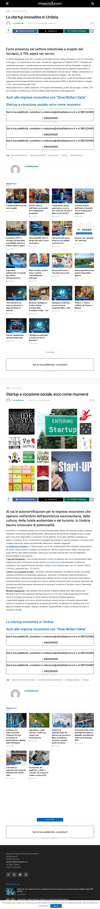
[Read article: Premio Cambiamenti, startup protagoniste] (16, 325)
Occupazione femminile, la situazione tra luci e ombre (16, 871)
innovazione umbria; (38, 155)
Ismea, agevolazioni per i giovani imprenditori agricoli (85, 273)
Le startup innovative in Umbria (30, 622)
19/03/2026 (79, 808)
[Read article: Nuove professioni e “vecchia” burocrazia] (62, 260)
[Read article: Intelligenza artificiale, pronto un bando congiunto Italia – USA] (62, 293)
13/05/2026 (56, 778)
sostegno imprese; (72, 680)
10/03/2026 (33, 844)
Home (8, 11)
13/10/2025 (79, 216)
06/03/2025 (33, 281)
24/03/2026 (10, 211)
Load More (50, 352)
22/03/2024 (33, 313)
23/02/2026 (10, 877)
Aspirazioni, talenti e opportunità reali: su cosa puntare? (37, 838)
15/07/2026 (56, 746)
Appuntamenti (14, 233)
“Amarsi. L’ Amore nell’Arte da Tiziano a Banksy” (83, 305)
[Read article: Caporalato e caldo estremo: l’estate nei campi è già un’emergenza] (39, 720)
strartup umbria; (76, 155)
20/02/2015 (31, 23)
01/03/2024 (56, 311)
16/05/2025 (56, 246)
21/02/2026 (33, 884)
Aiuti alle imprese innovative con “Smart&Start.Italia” (46, 97)
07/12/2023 (79, 311)
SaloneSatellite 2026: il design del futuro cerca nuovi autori (39, 240)
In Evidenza (35, 298)
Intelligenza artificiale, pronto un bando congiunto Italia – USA (61, 305)
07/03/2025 (10, 281)
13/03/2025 (79, 243)
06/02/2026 (56, 216)
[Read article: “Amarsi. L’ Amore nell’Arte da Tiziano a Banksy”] (85, 293)
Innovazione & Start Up (19, 11)
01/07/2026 (79, 743)
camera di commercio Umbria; (23, 680)
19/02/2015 (32, 400)
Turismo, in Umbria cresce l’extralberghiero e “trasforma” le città (85, 802)
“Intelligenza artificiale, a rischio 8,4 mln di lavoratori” (38, 337)
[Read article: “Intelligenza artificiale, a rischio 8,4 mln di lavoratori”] (39, 325)
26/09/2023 (10, 341)
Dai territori (13, 201)
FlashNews (58, 266)
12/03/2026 (10, 842)
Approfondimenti (61, 201)
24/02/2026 (33, 216)
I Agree (56, 906)
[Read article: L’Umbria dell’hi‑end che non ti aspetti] (16, 196)
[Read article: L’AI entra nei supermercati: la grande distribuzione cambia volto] (16, 758)
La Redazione (18, 23)
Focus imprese (83, 266)
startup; (64, 155)
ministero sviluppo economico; (50, 680)
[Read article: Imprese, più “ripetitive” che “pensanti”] (85, 228)
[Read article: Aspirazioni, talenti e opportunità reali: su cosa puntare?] (39, 826)
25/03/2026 (33, 811)
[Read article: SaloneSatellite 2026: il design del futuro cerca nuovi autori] (39, 228)
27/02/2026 (56, 847)
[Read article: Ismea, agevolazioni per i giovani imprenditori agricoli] (85, 260)
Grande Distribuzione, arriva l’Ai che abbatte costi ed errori (61, 240)
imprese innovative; (19, 155)
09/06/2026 (33, 778)
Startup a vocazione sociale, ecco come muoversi (43, 105)
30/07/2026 (33, 741)
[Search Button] (92, 3)
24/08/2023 (33, 343)
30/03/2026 (10, 811)
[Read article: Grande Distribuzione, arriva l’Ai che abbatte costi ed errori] (62, 228)
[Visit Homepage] (50, 3)
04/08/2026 (10, 746)
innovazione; (54, 155)
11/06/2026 (10, 778)
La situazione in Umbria (17, 546)
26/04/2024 (10, 313)
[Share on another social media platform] (92, 31)
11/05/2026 (79, 778)
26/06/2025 (10, 249)
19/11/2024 (79, 278)
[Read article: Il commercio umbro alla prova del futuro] (16, 826)
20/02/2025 (56, 276)
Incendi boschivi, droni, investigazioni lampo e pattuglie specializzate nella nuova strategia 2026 (84, 735)
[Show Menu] (7, 3)
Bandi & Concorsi (61, 298)
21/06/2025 (33, 246)
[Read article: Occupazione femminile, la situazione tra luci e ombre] (16, 859)
